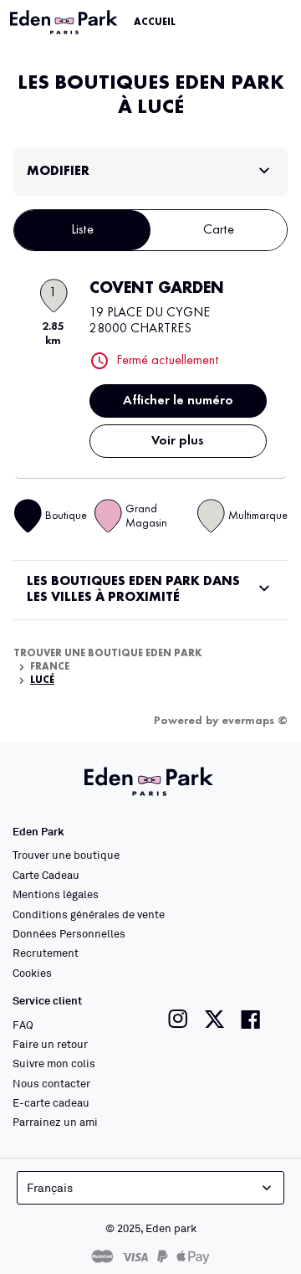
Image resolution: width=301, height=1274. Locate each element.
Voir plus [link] (177, 441)
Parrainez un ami (55, 1121)
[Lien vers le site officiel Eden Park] (65, 22)
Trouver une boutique (66, 854)
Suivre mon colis (54, 1063)
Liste (82, 230)
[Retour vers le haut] (244, 1233)
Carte (218, 230)
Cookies (32, 972)
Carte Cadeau (46, 874)
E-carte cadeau (51, 1102)
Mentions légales (56, 894)
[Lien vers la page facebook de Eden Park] (251, 1019)
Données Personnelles (69, 933)
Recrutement (46, 952)
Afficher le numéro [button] (178, 401)
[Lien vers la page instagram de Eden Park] (178, 1019)
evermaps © (255, 721)
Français (50, 1187)
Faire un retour (50, 1044)
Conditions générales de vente (89, 914)
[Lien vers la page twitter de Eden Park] (214, 1019)
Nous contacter (51, 1083)
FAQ (23, 1024)
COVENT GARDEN (156, 288)
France (49, 667)
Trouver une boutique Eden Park (107, 654)
